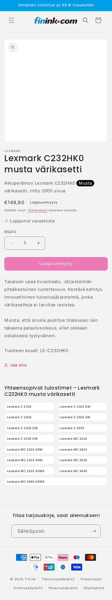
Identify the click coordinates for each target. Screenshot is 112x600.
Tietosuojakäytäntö (58, 579)
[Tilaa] (94, 531)
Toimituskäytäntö (28, 588)
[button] (11, 20)
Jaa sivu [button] (18, 364)
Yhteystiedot (91, 579)
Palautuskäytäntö (63, 588)
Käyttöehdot (94, 588)
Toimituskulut (37, 210)
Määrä (10, 231)
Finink (30, 579)
